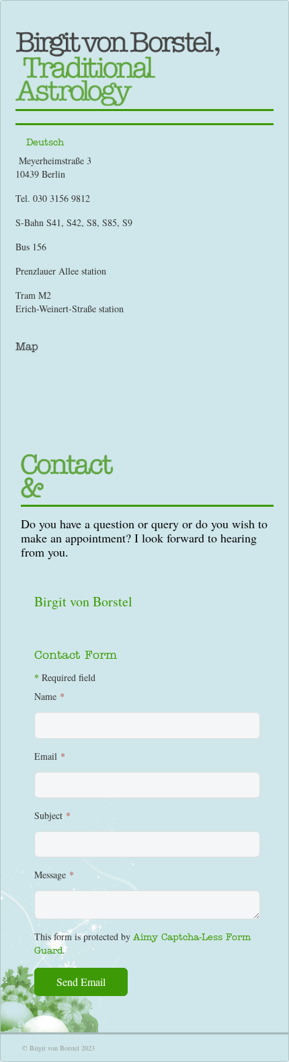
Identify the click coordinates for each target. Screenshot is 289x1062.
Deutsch (45, 142)
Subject (52, 815)
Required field (64, 677)
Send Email (81, 982)
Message (54, 874)
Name (49, 696)
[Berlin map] (144, 346)
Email (49, 756)
